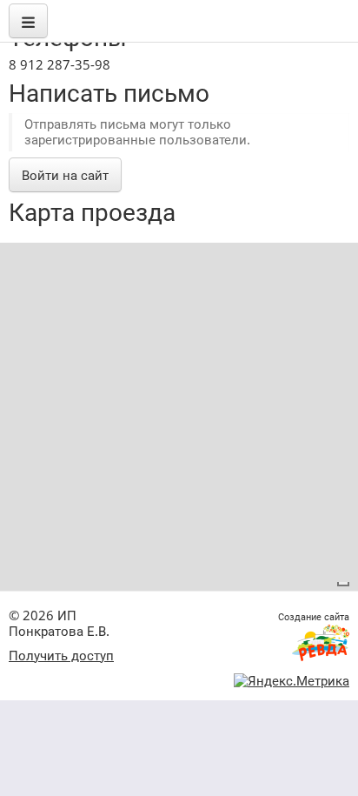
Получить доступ (61, 655)
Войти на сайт (65, 175)
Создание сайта (313, 616)
